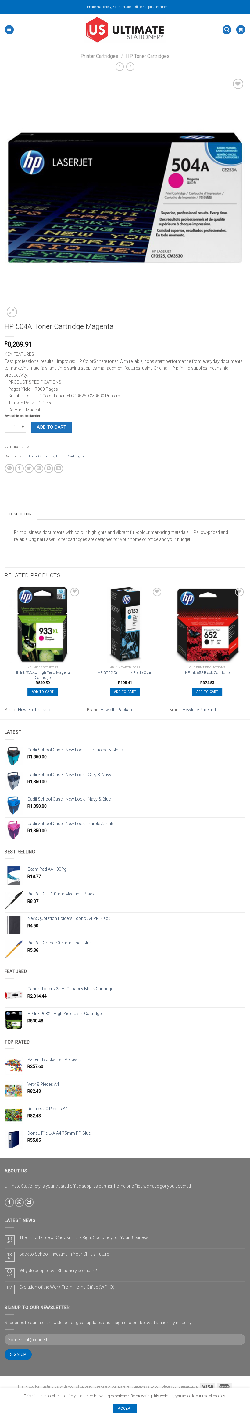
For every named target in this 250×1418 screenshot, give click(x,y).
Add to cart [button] (43, 692)
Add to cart (51, 427)
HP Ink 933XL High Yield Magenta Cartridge (42, 675)
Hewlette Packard (34, 709)
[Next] (245, 652)
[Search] (227, 29)
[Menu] (9, 29)
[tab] (21, 514)
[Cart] (240, 29)
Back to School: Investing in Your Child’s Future (64, 1254)
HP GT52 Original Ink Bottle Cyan (125, 672)
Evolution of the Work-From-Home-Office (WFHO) (66, 1287)
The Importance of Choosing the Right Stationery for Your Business (83, 1237)
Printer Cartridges (99, 56)
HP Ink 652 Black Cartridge (207, 672)
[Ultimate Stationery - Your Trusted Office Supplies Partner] (125, 30)
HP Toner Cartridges (148, 56)
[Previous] (4, 652)
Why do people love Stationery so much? (58, 1270)
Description (20, 514)
